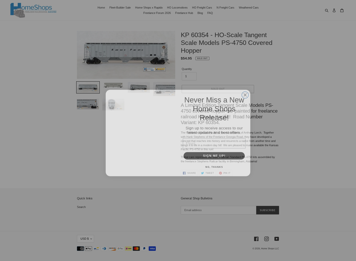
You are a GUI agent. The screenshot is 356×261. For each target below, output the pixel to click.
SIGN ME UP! (214, 153)
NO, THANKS (214, 164)
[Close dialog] (245, 92)
